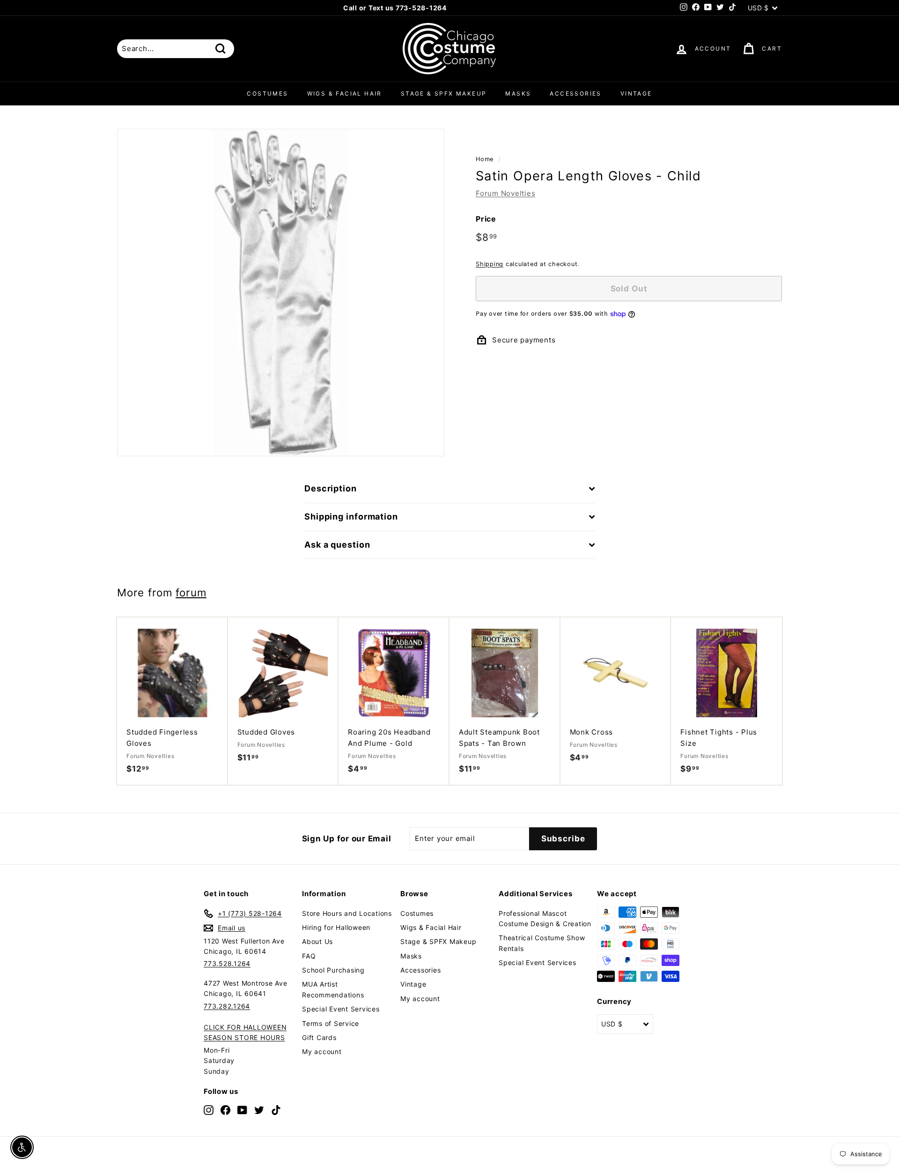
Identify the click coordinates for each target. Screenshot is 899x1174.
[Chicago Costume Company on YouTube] (242, 1109)
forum (191, 592)
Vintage (636, 93)
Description (330, 488)
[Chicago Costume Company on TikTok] (276, 1109)
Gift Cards (319, 1037)
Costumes (267, 93)
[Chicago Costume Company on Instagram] (209, 1109)
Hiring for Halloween (336, 927)
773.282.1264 (227, 1006)
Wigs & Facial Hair (344, 93)
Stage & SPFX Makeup (444, 93)
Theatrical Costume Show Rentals (542, 943)
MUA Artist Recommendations (333, 989)
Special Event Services (341, 1009)
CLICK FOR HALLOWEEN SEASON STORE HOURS (245, 1032)
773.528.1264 (227, 963)
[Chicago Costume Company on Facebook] (225, 1109)
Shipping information (351, 516)
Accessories (575, 93)
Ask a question (337, 545)
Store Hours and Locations (347, 913)
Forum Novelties (505, 192)
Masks (518, 93)
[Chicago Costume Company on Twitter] (259, 1109)
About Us (317, 941)
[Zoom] (281, 292)
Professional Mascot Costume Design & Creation (545, 918)
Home (485, 159)
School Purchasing (333, 970)
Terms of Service (330, 1023)
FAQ (309, 956)
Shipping (489, 263)
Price (486, 218)
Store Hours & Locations (445, 8)
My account (322, 1051)
